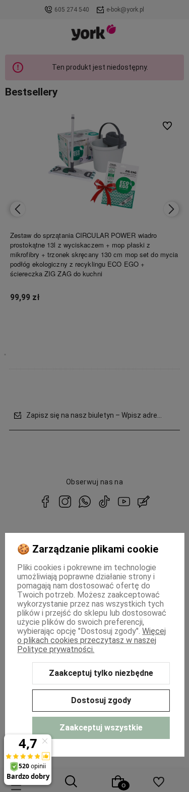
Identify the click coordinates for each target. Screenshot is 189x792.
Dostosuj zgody (101, 700)
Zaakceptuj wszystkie (101, 727)
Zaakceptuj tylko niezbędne (101, 673)
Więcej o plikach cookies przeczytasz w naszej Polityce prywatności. (91, 640)
